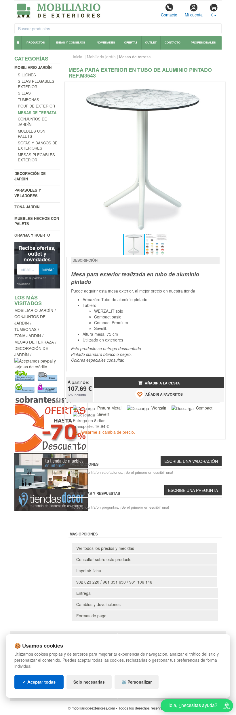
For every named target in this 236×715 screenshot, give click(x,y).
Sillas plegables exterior (36, 83)
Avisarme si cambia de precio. (107, 432)
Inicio (77, 56)
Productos (35, 42)
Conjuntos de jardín (32, 121)
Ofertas (131, 42)
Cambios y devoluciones (98, 604)
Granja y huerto (32, 235)
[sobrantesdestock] (51, 423)
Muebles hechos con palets (36, 221)
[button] (214, 88)
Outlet (151, 42)
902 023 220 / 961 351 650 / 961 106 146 (114, 582)
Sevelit (103, 414)
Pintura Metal (109, 408)
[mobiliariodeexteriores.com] (58, 10)
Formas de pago (91, 615)
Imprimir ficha (88, 570)
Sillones (27, 75)
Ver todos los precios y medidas (105, 548)
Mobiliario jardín (33, 67)
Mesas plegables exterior (36, 157)
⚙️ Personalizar (136, 682)
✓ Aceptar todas (39, 682)
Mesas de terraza (34, 342)
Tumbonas (28, 99)
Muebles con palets (31, 133)
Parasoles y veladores (27, 192)
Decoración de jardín (30, 176)
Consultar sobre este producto (104, 559)
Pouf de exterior (36, 106)
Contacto (169, 15)
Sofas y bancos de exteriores (38, 145)
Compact (204, 408)
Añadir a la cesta (162, 383)
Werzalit (158, 408)
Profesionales (203, 42)
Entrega (83, 593)
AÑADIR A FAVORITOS (163, 394)
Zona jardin (26, 207)
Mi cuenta (194, 15)
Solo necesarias (89, 682)
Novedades (106, 42)
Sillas (24, 93)
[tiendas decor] (51, 481)
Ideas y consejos (70, 42)
